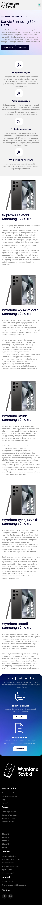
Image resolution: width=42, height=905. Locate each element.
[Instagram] (10, 896)
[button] (39, 5)
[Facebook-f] (4, 896)
